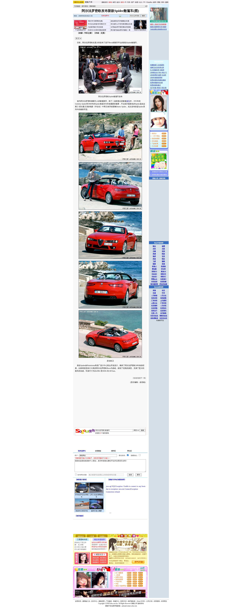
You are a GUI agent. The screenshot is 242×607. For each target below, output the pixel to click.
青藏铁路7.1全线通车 (157, 65)
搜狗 (167, 2)
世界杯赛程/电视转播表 (158, 80)
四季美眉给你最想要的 (159, 175)
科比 (163, 72)
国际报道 (92, 6)
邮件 (154, 2)
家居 (136, 2)
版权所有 (141, 603)
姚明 (159, 75)
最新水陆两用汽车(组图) (158, 27)
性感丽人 (103, 536)
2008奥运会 (154, 72)
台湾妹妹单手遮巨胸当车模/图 (121, 27)
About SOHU (141, 601)
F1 (166, 72)
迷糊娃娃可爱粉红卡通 (159, 172)
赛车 (128, 101)
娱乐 (118, 2)
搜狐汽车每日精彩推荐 (116, 479)
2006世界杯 (154, 75)
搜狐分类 (155, 178)
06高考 (162, 70)
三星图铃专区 (82, 539)
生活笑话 (103, 562)
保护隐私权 (131, 601)
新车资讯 (85, 6)
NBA (159, 72)
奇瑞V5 (159, 88)
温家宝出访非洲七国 (157, 67)
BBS (162, 2)
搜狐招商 (162, 178)
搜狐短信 (81, 536)
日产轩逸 (153, 88)
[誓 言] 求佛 (78, 545)
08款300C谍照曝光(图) (95, 21)
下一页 (143, 378)
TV (144, 2)
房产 (132, 2)
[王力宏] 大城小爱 (80, 547)
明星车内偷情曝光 (140, 30)
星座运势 (96, 558)
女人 (140, 2)
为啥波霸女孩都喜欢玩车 (158, 29)
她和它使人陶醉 (96, 511)
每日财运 (103, 558)
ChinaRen (149, 2)
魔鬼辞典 (103, 560)
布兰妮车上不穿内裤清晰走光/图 (121, 24)
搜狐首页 (105, 2)
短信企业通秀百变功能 (99, 542)
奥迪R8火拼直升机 (81, 511)
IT (125, 2)
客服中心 (116, 601)
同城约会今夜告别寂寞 (99, 547)
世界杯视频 (154, 82)
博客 (158, 2)
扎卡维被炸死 (154, 70)
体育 (114, 2)
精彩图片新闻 (81, 479)
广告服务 (109, 601)
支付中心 (94, 601)
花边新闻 (96, 560)
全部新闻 (157, 601)
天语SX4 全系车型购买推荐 (97, 30)
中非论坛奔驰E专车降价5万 (97, 24)
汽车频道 (77, 6)
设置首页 (78, 601)
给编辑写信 (160, 320)
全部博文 (164, 601)
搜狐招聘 (102, 601)
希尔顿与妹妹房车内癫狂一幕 (120, 30)
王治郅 (164, 75)
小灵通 (91, 536)
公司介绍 (149, 601)
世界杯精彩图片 (155, 85)
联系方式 (123, 601)
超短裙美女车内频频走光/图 (120, 21)
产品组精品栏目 (80, 30)
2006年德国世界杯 (156, 77)
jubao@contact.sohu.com (129, 606)
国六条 (164, 88)
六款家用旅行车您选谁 (95, 27)
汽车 (128, 2)
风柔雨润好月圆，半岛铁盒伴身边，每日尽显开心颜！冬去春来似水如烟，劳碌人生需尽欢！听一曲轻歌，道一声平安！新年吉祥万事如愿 (128, 556)
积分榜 (160, 82)
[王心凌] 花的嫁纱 (80, 549)
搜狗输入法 (86, 601)
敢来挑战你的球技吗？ (99, 549)
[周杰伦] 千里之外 (80, 542)
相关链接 (80, 516)
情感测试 (96, 562)
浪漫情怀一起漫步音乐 (99, 544)
